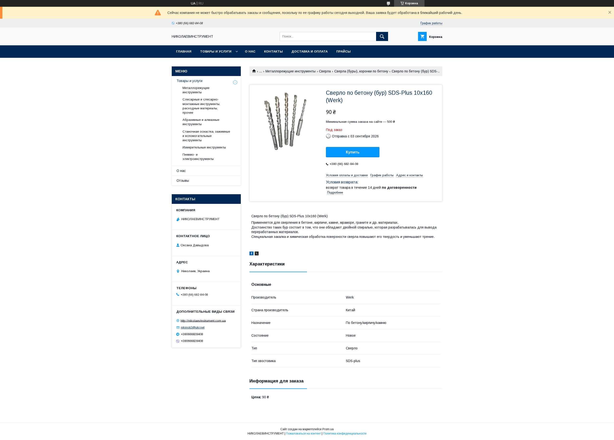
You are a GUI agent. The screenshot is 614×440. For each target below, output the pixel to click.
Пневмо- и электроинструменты (198, 157)
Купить (353, 152)
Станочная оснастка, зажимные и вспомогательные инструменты (206, 136)
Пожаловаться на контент (303, 433)
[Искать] (382, 36)
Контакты (273, 51)
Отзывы (183, 180)
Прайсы (343, 51)
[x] (257, 254)
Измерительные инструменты (204, 147)
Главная (183, 51)
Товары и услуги (215, 51)
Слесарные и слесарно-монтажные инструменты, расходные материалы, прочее (201, 106)
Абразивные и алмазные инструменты (201, 122)
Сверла (325, 71)
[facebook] (251, 254)
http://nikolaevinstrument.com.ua (203, 320)
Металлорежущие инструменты (291, 71)
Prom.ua (328, 429)
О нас (250, 51)
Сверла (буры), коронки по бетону (361, 71)
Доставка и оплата (309, 51)
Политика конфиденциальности (344, 433)
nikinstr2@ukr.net (192, 327)
